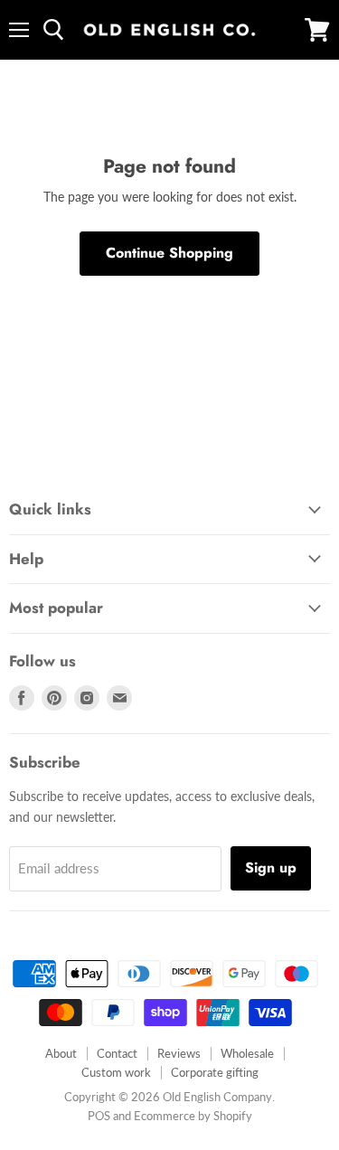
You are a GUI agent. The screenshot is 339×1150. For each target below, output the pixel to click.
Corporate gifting (215, 1072)
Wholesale (247, 1053)
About (61, 1053)
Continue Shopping (169, 252)
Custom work (116, 1072)
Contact (117, 1053)
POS (99, 1115)
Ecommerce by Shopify (193, 1115)
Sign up (271, 867)
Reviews (179, 1053)
